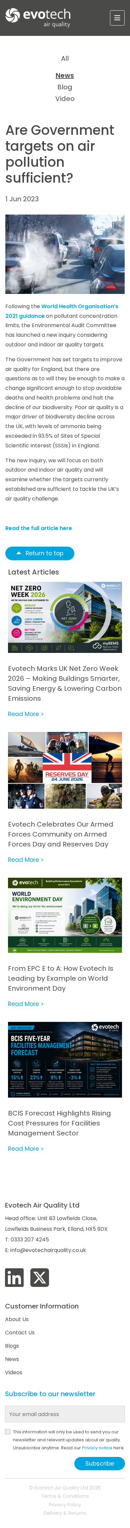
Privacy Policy (65, 1504)
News (65, 75)
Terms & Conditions (65, 1496)
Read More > (26, 714)
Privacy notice (97, 1448)
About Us (17, 1319)
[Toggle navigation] (117, 18)
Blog (64, 87)
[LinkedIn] (14, 1278)
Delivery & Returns (65, 1513)
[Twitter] (39, 1278)
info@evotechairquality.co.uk (48, 1250)
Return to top (43, 553)
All (65, 58)
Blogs (12, 1346)
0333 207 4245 (30, 1239)
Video (65, 98)
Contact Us (20, 1332)
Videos (13, 1372)
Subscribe (99, 1464)
